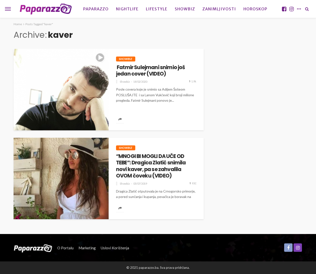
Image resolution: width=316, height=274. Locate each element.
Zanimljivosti (219, 8)
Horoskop (255, 8)
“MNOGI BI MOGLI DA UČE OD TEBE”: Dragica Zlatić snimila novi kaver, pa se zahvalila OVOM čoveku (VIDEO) (151, 166)
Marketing (87, 248)
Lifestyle (156, 8)
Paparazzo (96, 8)
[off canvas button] (8, 9)
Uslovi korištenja (115, 248)
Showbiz (185, 8)
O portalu (65, 248)
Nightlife (127, 8)
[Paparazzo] (33, 248)
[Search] (307, 9)
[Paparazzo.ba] (46, 9)
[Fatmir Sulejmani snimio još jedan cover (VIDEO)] (61, 89)
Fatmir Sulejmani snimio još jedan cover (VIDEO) (150, 70)
